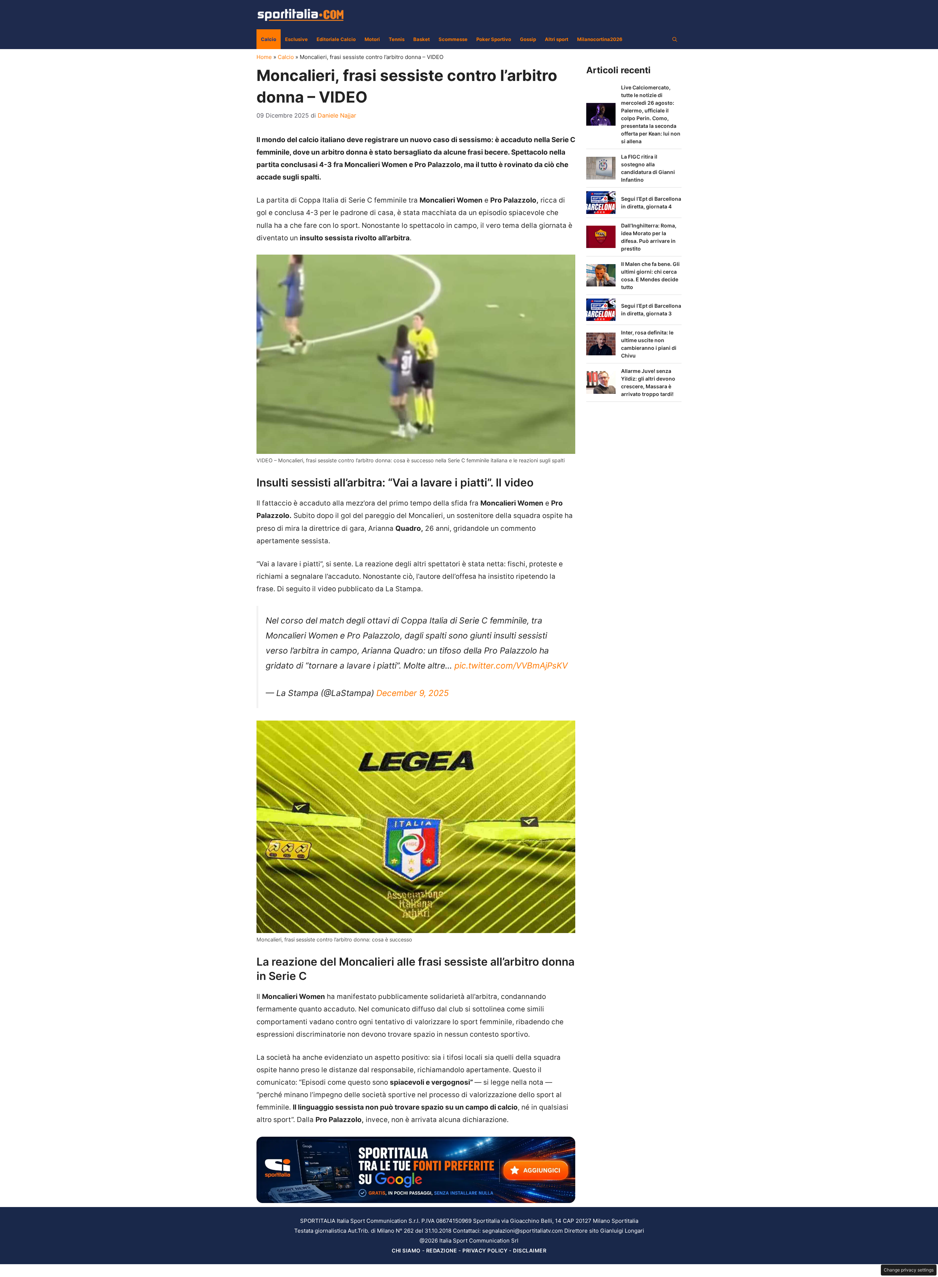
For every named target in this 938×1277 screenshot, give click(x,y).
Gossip (528, 39)
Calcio (268, 39)
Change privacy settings (909, 1270)
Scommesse (453, 39)
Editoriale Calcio (336, 39)
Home (264, 56)
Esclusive (296, 39)
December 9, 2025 (412, 693)
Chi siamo (406, 1250)
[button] (675, 39)
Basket (421, 39)
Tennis (397, 39)
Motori (372, 39)
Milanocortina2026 (600, 39)
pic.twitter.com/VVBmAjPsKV (511, 665)
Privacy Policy (484, 1250)
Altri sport (556, 39)
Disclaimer (529, 1250)
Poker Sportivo (493, 39)
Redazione (441, 1250)
